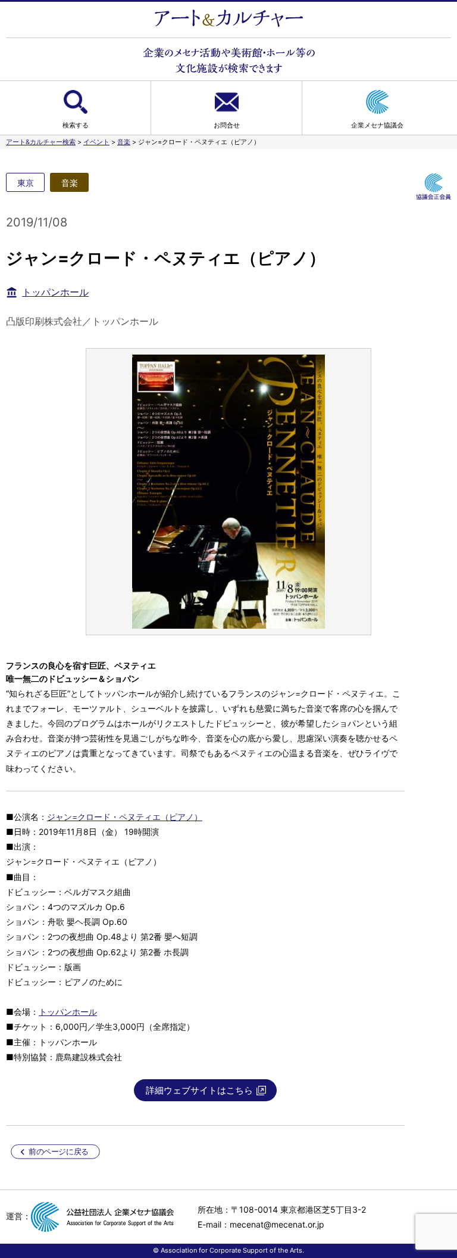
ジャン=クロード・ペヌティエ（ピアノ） (124, 817)
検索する (75, 125)
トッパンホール (55, 292)
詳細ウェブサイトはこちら (199, 1090)
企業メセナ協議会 (377, 125)
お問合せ (227, 125)
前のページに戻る (59, 1151)
